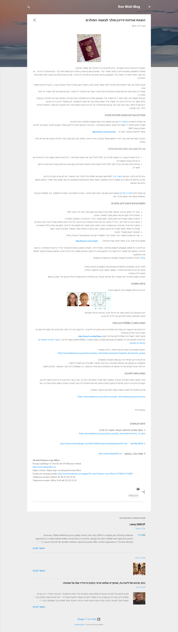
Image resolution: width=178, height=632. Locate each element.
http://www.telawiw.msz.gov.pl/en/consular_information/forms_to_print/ (112, 433)
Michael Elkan (79, 625)
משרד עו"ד (117, 176)
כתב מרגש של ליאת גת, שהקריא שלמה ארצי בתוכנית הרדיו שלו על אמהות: (104, 582)
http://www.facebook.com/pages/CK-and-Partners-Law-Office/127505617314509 (95, 473)
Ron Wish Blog (129, 7)
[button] (34, 20)
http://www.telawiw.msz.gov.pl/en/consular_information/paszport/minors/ (111, 396)
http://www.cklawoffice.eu (110, 453)
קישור (142, 258)
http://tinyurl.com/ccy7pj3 (87, 241)
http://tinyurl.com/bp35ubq (89, 336)
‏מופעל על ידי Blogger (87, 619)
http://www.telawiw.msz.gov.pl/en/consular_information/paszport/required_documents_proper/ (101, 353)
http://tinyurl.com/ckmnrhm (104, 132)
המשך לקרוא (39, 548)
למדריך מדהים (126, 193)
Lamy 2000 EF (137, 524)
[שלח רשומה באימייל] (138, 490)
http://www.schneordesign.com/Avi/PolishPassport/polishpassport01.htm (94, 443)
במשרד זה (123, 121)
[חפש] (28, 7)
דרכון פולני (133, 495)
